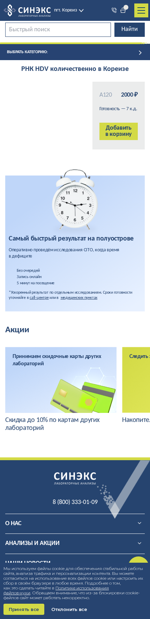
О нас (13, 523)
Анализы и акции (32, 543)
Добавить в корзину (118, 131)
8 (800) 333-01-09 (75, 502)
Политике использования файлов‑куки (56, 590)
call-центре (39, 298)
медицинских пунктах (79, 298)
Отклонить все (69, 609)
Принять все (24, 609)
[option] (61, 389)
